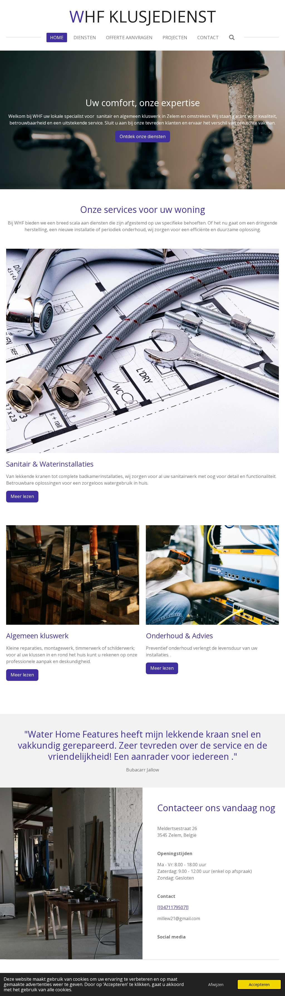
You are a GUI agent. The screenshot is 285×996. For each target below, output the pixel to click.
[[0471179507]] (172, 907)
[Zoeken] (232, 37)
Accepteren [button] (259, 984)
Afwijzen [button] (215, 984)
